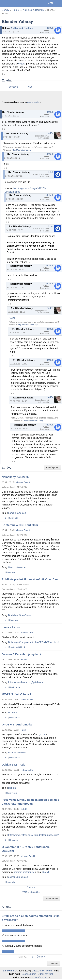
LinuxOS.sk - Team (41, 970)
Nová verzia (14, 687)
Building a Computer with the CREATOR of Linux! (33, 642)
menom (24, 659)
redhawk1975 (27, 632)
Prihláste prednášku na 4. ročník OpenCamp (31, 579)
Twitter (29, 87)
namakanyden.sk (17, 513)
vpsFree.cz (40, 977)
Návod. (12, 318)
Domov (5, 10)
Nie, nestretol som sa (16, 935)
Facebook (12, 87)
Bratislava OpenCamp (19, 615)
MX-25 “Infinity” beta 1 (16, 694)
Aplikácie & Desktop (33, 10)
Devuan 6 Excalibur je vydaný (21, 654)
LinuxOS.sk (11, 3)
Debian (12, 788)
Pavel (23, 730)
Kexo (50, 172)
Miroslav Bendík (23, 482)
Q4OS (42, 734)
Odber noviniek (45, 974)
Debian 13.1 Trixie (13, 764)
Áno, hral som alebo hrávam (19, 925)
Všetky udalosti (30, 892)
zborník (45, 872)
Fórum (16, 10)
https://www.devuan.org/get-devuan (26, 682)
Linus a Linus (11, 627)
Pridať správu (52, 467)
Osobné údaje (29, 974)
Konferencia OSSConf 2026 (20, 525)
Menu (51, 3)
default (49, 28)
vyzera (21, 63)
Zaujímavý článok (17, 647)
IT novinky (14, 840)
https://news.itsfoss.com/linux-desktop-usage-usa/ (33, 835)
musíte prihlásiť (33, 102)
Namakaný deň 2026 (15, 476)
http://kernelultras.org (21, 150)
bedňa (50, 133)
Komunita (13, 518)
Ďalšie (30, 887)
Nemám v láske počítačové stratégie (23, 946)
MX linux (12, 712)
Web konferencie (17, 567)
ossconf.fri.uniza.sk (18, 877)
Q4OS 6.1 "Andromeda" (17, 724)
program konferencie (24, 872)
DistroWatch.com (17, 752)
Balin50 (24, 809)
